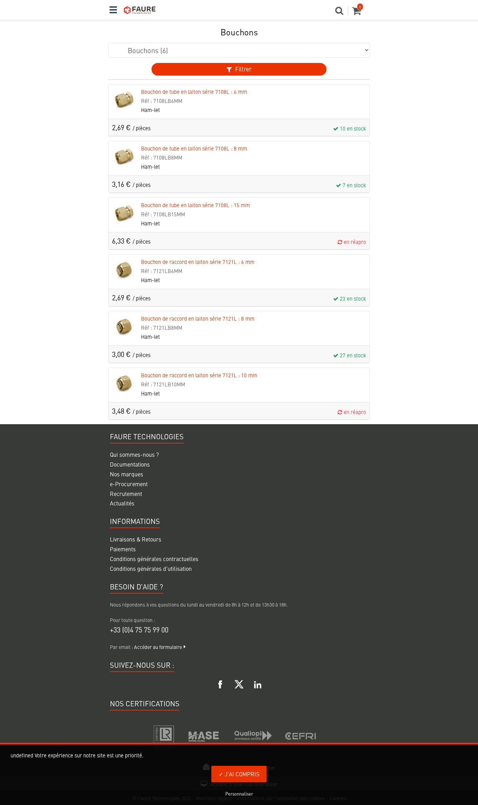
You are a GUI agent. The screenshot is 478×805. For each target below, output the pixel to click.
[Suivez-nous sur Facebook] (220, 683)
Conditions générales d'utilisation (151, 568)
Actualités (122, 503)
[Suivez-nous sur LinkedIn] (257, 683)
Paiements (123, 549)
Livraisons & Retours (135, 539)
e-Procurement (129, 484)
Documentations (130, 464)
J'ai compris (241, 774)
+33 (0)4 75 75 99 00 (139, 629)
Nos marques (126, 474)
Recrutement (126, 493)
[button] (341, 12)
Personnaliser (239, 793)
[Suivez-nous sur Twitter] (239, 683)
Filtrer (243, 69)
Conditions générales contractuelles (154, 558)
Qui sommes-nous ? (134, 454)
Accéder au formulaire (158, 646)
